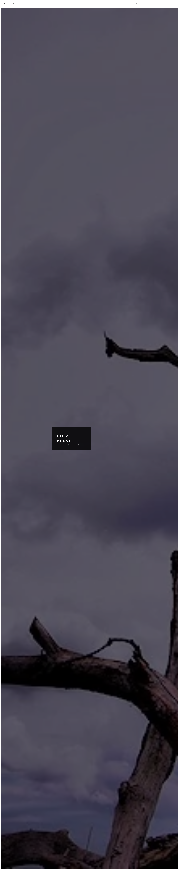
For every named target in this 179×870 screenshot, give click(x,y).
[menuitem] (120, 4)
